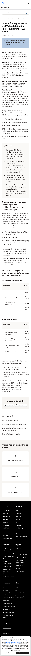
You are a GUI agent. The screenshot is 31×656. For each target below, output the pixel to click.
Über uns (18, 587)
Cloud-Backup (7, 566)
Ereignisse (6, 590)
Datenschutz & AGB (21, 555)
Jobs (17, 590)
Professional (19, 513)
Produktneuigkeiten (21, 536)
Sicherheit (6, 525)
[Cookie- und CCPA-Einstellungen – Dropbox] (15, 645)
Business (18, 516)
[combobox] (15, 13)
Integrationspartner (8, 612)
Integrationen (6, 516)
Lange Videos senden (9, 554)
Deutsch (5, 633)
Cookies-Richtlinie (21, 557)
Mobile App (6, 513)
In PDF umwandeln (8, 576)
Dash (17, 522)
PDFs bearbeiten (7, 569)
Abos (17, 534)
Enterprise (18, 519)
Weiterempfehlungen (9, 606)
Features (5, 519)
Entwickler (6, 600)
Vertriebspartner (7, 609)
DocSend (18, 525)
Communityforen (7, 603)
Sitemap (18, 568)
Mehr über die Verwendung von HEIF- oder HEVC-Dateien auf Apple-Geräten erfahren (16, 375)
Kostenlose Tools (7, 538)
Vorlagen (5, 535)
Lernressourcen (20, 571)
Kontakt (18, 552)
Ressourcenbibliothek (9, 597)
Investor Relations (21, 593)
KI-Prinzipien (19, 565)
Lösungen (5, 522)
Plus (17, 510)
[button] (3, 13)
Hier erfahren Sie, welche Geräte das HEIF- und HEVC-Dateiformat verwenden (15, 75)
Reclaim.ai (19, 531)
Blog (4, 587)
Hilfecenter (5, 7)
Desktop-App (6, 510)
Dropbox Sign (20, 528)
